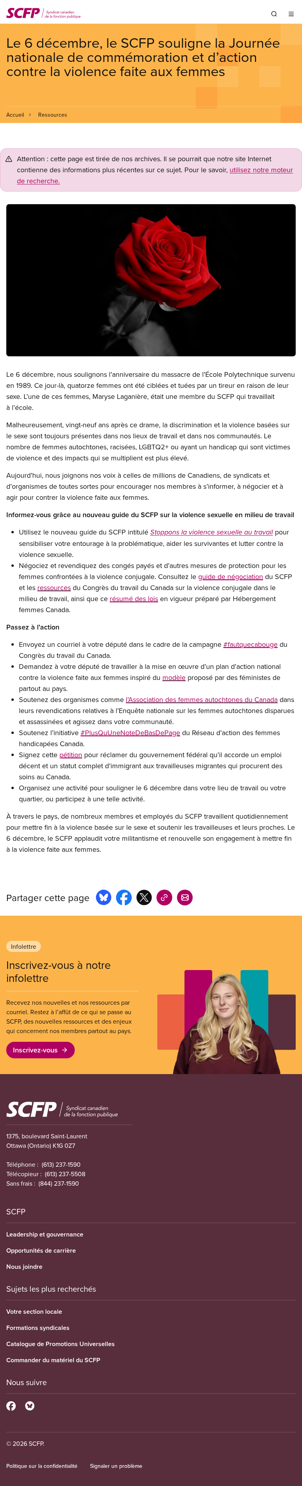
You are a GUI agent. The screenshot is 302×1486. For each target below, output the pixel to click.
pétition (70, 755)
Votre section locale (34, 1311)
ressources (54, 587)
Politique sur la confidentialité (41, 1466)
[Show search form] (274, 14)
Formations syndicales (38, 1327)
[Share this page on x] (144, 899)
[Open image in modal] (151, 280)
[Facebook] (11, 1405)
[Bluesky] (29, 1405)
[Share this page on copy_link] (164, 899)
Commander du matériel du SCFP (53, 1360)
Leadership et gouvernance (44, 1234)
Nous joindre (24, 1266)
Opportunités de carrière (41, 1250)
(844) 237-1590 (59, 1183)
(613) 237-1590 (61, 1164)
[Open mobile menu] (291, 14)
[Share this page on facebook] (124, 899)
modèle (174, 677)
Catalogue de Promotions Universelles (60, 1343)
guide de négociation (230, 576)
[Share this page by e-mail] (185, 899)
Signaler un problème (116, 1466)
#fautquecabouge (250, 644)
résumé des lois (134, 598)
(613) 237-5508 (65, 1173)
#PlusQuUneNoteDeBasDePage (130, 732)
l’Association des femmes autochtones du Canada (202, 699)
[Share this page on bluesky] (103, 899)
